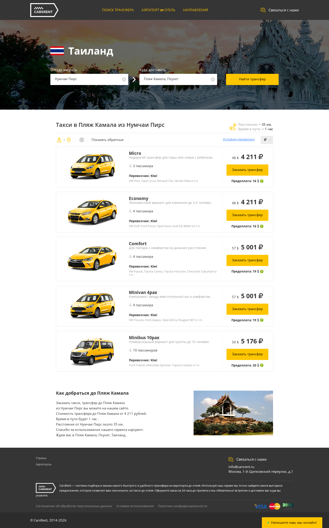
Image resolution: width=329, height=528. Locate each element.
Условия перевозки (239, 139)
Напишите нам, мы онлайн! (294, 522)
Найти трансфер (252, 79)
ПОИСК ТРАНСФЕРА (118, 10)
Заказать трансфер (247, 169)
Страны (41, 458)
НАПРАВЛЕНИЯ (195, 10)
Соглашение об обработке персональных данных (74, 506)
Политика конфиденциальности (182, 506)
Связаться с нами (284, 10)
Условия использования (135, 506)
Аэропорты (43, 464)
